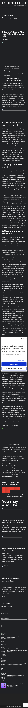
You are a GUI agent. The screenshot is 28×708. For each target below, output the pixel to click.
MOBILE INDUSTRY (4, 613)
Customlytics (6, 396)
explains (8, 139)
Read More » (5, 535)
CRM (11, 375)
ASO (2, 608)
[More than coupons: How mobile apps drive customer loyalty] (3, 677)
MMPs (8, 373)
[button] (14, 7)
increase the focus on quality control (13, 173)
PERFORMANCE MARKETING (6, 615)
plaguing (21, 195)
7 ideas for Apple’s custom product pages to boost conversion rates (11, 580)
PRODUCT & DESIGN (5, 618)
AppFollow (9, 460)
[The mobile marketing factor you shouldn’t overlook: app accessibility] (3, 685)
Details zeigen (21, 360)
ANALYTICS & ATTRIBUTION (6, 606)
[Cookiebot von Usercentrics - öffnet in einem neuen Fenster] (21, 338)
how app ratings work (12, 87)
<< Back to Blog (7, 15)
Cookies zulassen (14, 364)
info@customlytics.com (9, 476)
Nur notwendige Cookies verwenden (14, 368)
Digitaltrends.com (15, 444)
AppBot (16, 460)
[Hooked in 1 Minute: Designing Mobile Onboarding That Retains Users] (3, 637)
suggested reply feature (11, 414)
